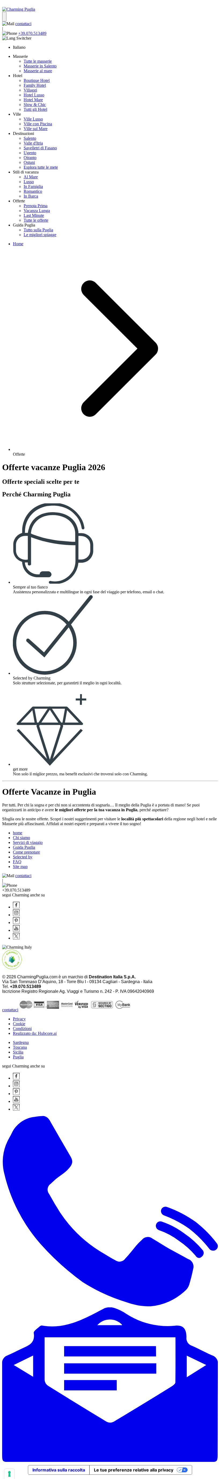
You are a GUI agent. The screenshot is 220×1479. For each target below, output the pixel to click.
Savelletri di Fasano (40, 148)
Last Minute (34, 215)
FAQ (17, 861)
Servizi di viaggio (28, 842)
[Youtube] (16, 930)
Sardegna (21, 1042)
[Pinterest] (16, 922)
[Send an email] (110, 1460)
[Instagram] (16, 914)
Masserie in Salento (40, 66)
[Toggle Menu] (4, 16)
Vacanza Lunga (37, 210)
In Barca (31, 196)
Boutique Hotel (37, 80)
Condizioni (22, 1028)
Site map (20, 866)
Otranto (30, 157)
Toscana (20, 1047)
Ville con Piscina (38, 124)
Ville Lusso (33, 119)
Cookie (19, 1023)
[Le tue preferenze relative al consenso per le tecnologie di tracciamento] (9, 1474)
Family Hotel (35, 85)
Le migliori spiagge (40, 234)
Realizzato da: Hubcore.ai (35, 1033)
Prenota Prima (35, 205)
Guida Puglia (24, 847)
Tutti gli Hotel (35, 109)
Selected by (22, 857)
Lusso (29, 181)
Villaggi (30, 90)
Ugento (30, 152)
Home (18, 244)
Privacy (19, 1019)
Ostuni (29, 162)
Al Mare (31, 177)
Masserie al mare (38, 71)
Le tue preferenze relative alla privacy (133, 1470)
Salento (30, 138)
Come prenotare (26, 852)
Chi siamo (21, 837)
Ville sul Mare (35, 128)
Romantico (33, 191)
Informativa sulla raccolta (58, 1470)
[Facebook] (16, 907)
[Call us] (110, 1305)
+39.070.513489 (32, 33)
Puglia (18, 1057)
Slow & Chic (35, 104)
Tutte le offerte (36, 220)
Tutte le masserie (38, 61)
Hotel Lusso (34, 95)
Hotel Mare (33, 99)
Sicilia (18, 1052)
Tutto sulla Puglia (38, 230)
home (17, 833)
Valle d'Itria (33, 143)
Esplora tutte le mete (41, 167)
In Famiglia (33, 186)
